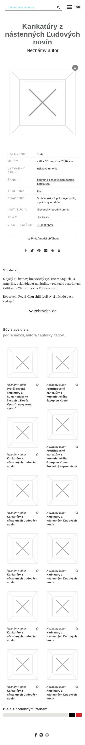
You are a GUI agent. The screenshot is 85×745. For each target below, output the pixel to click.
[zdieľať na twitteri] (32, 250)
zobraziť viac (44, 311)
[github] (48, 735)
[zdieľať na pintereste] (39, 250)
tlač (39, 191)
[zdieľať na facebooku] (25, 250)
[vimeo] (42, 735)
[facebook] (37, 735)
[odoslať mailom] (46, 250)
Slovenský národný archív (53, 209)
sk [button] (78, 7)
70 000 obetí (45, 224)
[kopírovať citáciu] (59, 250)
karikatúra (43, 183)
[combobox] (33, 7)
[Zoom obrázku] (42, 102)
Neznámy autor (43, 50)
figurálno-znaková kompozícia (56, 179)
